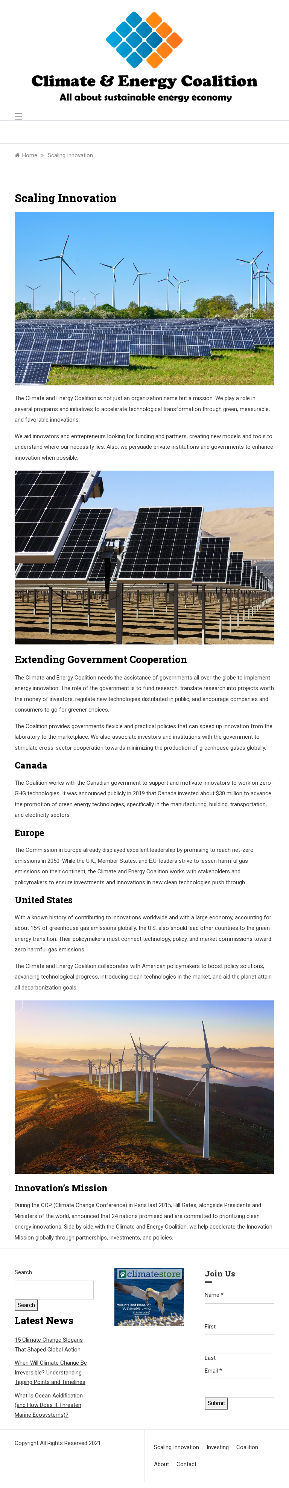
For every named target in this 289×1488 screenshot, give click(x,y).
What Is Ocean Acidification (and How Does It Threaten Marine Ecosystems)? (49, 1405)
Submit (216, 1403)
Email (213, 1370)
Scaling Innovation (176, 1447)
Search (23, 1272)
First (210, 1326)
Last (210, 1358)
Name (214, 1295)
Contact (186, 1464)
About (161, 1464)
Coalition (247, 1447)
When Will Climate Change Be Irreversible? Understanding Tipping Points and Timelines (51, 1372)
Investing (218, 1447)
